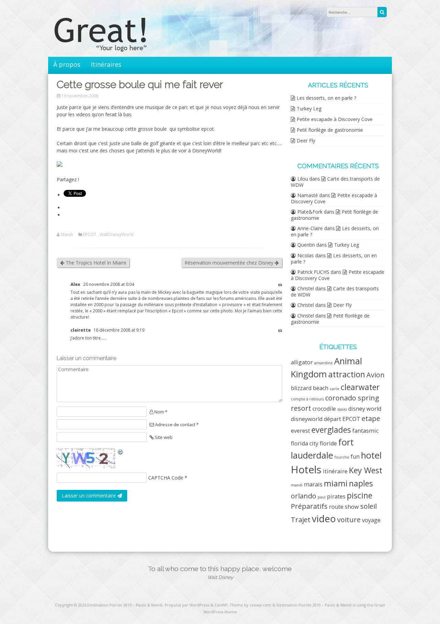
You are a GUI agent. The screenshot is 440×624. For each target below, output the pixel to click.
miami (336, 483)
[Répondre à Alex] (280, 284)
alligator (302, 362)
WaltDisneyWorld (116, 234)
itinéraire (335, 471)
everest (300, 430)
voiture (349, 519)
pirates (336, 496)
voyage (371, 520)
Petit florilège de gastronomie (330, 130)
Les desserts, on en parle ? (326, 98)
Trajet (300, 519)
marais (313, 484)
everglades (331, 429)
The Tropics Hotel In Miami (95, 262)
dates (342, 409)
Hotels (306, 469)
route (336, 506)
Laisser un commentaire (89, 495)
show (352, 506)
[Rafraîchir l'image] (120, 452)
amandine (323, 363)
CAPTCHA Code (165, 477)
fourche (341, 457)
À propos (66, 64)
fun (355, 456)
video (324, 518)
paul (322, 497)
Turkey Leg (309, 108)
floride (328, 443)
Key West (365, 470)
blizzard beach (309, 388)
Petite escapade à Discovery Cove (335, 119)
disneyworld (306, 419)
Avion (375, 374)
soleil (368, 506)
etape (371, 418)
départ (332, 419)
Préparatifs (309, 506)
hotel (371, 455)
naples (361, 483)
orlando (303, 496)
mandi (296, 485)
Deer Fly (306, 140)
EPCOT (89, 234)
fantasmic (365, 430)
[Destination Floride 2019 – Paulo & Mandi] (113, 49)
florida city (304, 443)
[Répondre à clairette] (280, 330)
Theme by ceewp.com (250, 604)
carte (334, 388)
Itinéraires (106, 64)
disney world (364, 408)
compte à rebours (307, 399)
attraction (346, 374)
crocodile (324, 408)
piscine (359, 495)
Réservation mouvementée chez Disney (230, 262)
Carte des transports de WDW (335, 181)
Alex (75, 284)
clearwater (360, 386)
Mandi (67, 234)
